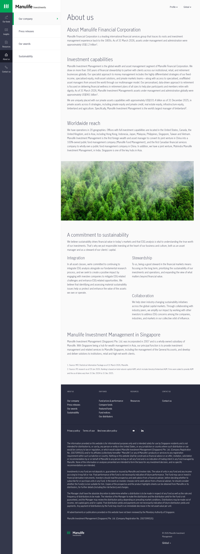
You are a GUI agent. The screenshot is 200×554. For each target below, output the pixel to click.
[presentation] (6, 19)
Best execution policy (107, 430)
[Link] (6, 6)
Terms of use (89, 430)
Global (165, 543)
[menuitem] (6, 19)
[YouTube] (134, 432)
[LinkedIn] (143, 432)
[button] (173, 6)
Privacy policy (73, 430)
